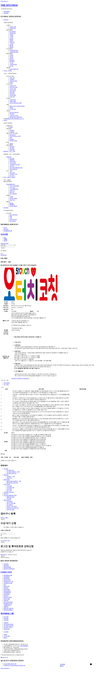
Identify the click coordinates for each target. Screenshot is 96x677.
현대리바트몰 (7, 567)
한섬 (5, 584)
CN (5, 657)
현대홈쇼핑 (7, 578)
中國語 (5, 239)
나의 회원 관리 (10, 487)
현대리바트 (7, 586)
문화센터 (9, 157)
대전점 (11, 58)
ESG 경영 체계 (13, 214)
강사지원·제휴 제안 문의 (16, 167)
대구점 (11, 66)
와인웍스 (12, 148)
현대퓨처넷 (7, 594)
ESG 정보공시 (13, 219)
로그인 (5, 227)
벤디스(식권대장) (8, 602)
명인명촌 (12, 146)
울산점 (11, 45)
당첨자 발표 (13, 101)
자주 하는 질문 (13, 87)
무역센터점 (13, 33)
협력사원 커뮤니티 (9, 608)
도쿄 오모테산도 (14, 69)
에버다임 (6, 595)
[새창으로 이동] (10, 663)
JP (7, 657)
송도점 (11, 56)
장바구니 (12, 166)
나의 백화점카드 (14, 189)
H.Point (11, 203)
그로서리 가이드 (14, 115)
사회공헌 (6, 620)
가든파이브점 (13, 64)
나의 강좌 (9, 486)
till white (12, 139)
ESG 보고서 (13, 221)
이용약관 (6, 622)
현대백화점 (7, 11)
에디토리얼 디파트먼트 (16, 117)
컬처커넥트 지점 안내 (12, 482)
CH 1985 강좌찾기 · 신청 (13, 471)
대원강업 (6, 600)
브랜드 (5, 120)
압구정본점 (13, 31)
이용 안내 (12, 190)
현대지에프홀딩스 (8, 610)
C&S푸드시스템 (8, 583)
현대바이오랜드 (8, 597)
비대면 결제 (13, 95)
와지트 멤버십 (13, 206)
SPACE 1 (12, 59)
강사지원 (9, 498)
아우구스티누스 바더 (15, 136)
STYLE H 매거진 (14, 112)
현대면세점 (7, 589)
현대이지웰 (7, 599)
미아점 (11, 38)
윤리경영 (6, 618)
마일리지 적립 (13, 81)
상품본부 (6, 606)
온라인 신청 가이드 (12, 506)
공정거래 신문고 (8, 627)
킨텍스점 (12, 42)
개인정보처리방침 (8, 624)
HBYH (11, 143)
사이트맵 (6, 631)
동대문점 (12, 61)
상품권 (11, 197)
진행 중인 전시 (13, 174)
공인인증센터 (13, 193)
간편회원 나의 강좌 (15, 164)
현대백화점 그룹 (7, 613)
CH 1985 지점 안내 (11, 473)
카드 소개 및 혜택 (14, 186)
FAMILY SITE (6, 572)
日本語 (5, 240)
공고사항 (6, 616)
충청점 (11, 47)
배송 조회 (12, 92)
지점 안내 (9, 478)
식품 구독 (12, 96)
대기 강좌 (9, 490)
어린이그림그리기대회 (16, 103)
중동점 (11, 41)
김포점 (11, 55)
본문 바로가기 (4, 1)
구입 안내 (12, 200)
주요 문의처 (13, 90)
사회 (11, 218)
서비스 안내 (13, 88)
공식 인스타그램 (11, 503)
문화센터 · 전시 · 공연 (9, 151)
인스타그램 (13, 109)
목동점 (11, 39)
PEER (11, 127)
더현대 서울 (13, 26)
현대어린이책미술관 (9, 568)
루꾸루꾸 (12, 114)
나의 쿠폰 (9, 489)
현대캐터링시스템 (8, 581)
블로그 (5, 637)
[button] (62, 664)
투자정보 (6, 229)
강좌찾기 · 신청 (11, 476)
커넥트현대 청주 (14, 52)
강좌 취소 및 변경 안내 (13, 508)
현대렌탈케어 (7, 592)
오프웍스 (12, 130)
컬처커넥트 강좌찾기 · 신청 (14, 481)
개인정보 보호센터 (9, 626)
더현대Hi (6, 13)
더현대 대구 (13, 28)
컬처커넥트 (13, 161)
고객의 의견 (13, 85)
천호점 (11, 34)
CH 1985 (12, 158)
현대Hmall (6, 565)
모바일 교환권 (13, 198)
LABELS (12, 131)
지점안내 (6, 19)
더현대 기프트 (13, 140)
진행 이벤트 (13, 99)
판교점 (11, 44)
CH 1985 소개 (10, 470)
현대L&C (6, 588)
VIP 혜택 (12, 79)
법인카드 (12, 192)
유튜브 (11, 107)
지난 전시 (12, 175)
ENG (5, 237)
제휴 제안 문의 (10, 497)
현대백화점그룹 (8, 230)
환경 (11, 216)
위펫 (11, 137)
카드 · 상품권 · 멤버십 (9, 177)
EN (3, 657)
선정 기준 (12, 77)
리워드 (11, 82)
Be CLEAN (12, 134)
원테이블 (12, 149)
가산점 (11, 62)
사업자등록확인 (24, 646)
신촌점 (11, 36)
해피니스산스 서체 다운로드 (17, 106)
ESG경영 (6, 207)
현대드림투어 (7, 591)
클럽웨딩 (12, 204)
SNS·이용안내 (13, 169)
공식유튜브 (10, 501)
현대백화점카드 (11, 184)
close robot (89, 666)
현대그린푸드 (7, 580)
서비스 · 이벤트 (8, 70)
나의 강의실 (13, 163)
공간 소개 (12, 172)
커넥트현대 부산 (14, 50)
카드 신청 (12, 187)
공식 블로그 (10, 504)
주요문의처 (7, 629)
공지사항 (12, 93)
